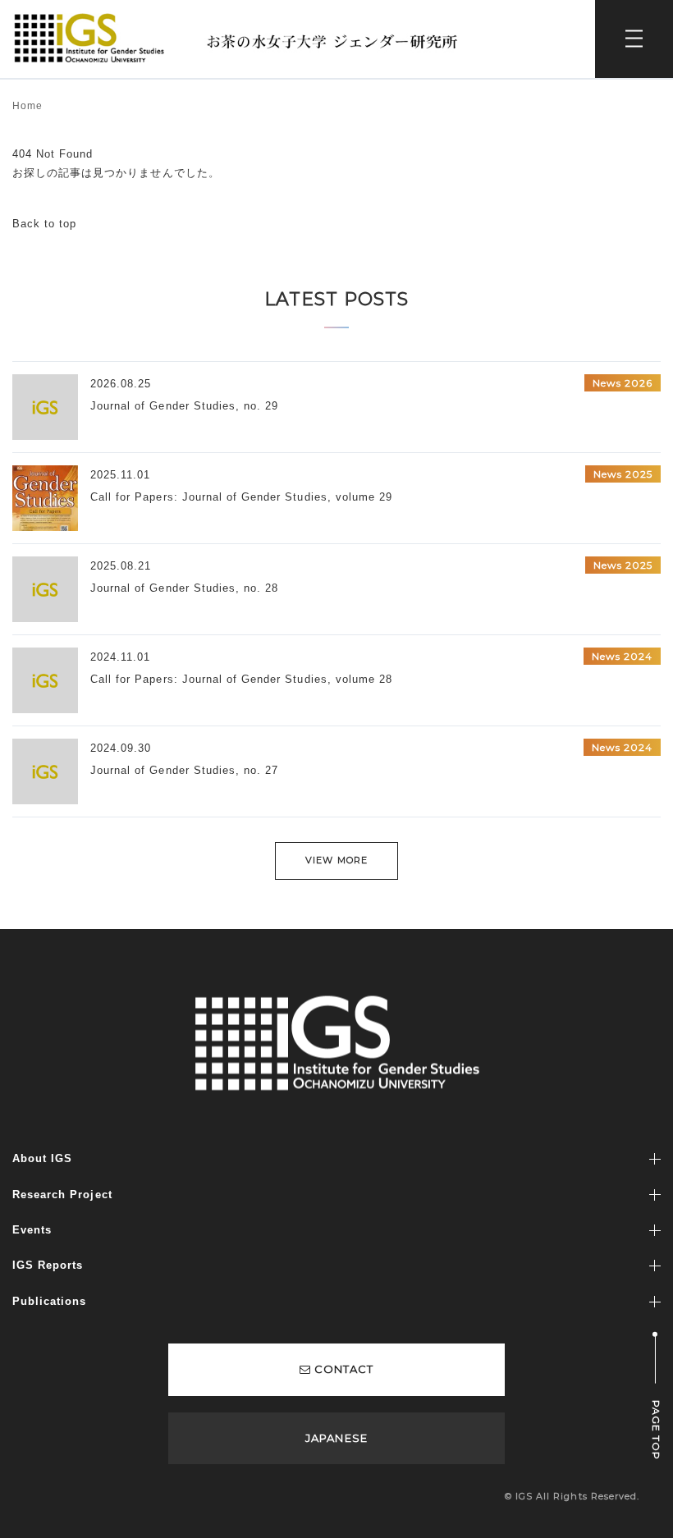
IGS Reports (47, 1265)
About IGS (42, 1158)
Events (32, 1230)
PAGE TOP (656, 1430)
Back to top (44, 223)
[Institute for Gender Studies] (243, 17)
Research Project (62, 1194)
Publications (49, 1301)
